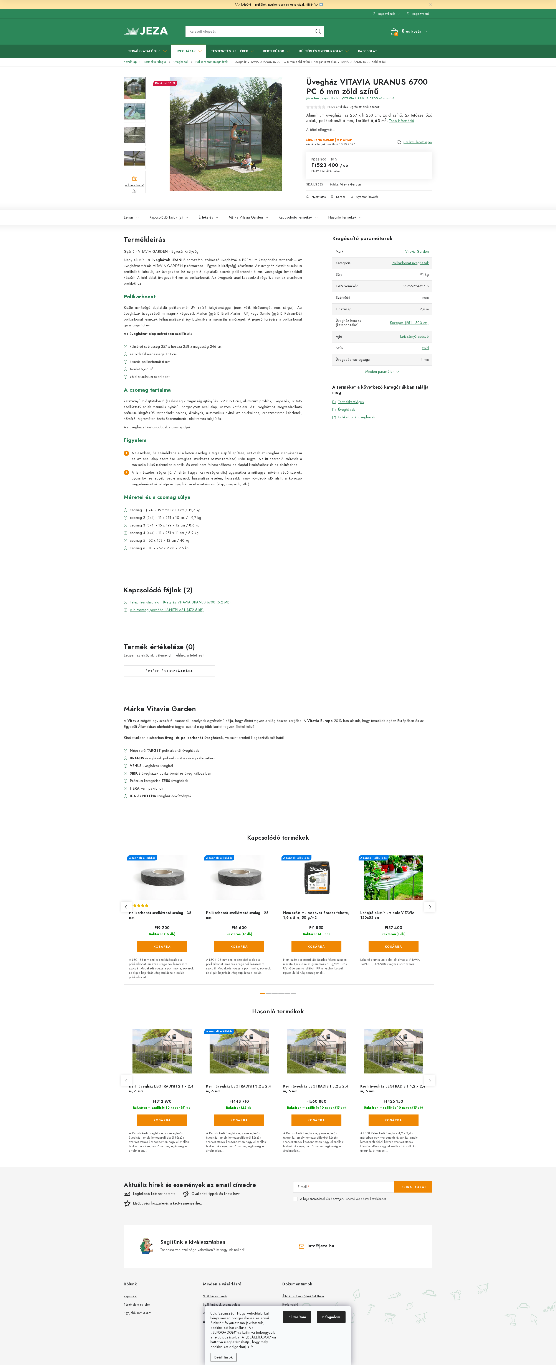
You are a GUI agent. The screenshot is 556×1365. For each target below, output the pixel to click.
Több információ (401, 120)
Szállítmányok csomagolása (221, 1304)
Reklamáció (290, 1304)
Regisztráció (420, 14)
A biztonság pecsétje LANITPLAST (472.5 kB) (167, 609)
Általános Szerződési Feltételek (303, 1296)
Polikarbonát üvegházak (410, 263)
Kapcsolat (130, 1296)
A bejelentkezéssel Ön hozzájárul (343, 1199)
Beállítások (223, 1357)
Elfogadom (331, 1317)
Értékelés (206, 217)
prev (126, 907)
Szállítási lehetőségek (418, 142)
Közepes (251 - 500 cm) (409, 322)
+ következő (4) (134, 188)
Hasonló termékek (342, 217)
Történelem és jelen (137, 1304)
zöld (425, 348)
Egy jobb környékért (137, 1313)
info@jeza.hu (321, 1246)
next (429, 907)
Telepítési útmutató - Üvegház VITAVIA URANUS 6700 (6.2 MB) (180, 602)
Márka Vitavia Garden (246, 217)
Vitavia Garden (350, 184)
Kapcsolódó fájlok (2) (166, 217)
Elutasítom (297, 1317)
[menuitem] (147, 51)
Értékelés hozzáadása (169, 671)
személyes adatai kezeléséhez (366, 1199)
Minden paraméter (379, 371)
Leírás (129, 217)
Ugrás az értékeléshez (365, 107)
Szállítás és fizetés (215, 1296)
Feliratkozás (413, 1187)
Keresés (318, 31)
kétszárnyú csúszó (414, 336)
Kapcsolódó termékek (296, 217)
